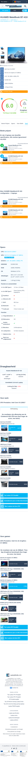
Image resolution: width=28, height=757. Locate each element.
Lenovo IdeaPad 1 (5, 480)
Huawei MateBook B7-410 (6, 21)
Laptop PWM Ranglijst (14, 706)
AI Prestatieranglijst (14, 699)
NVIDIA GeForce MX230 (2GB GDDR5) (10, 602)
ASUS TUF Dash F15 (5, 457)
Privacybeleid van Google (14, 731)
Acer (15, 10)
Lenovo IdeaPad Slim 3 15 (7, 446)
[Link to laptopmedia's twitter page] (14, 748)
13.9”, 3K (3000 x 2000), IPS (14, 260)
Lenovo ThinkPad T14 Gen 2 (7, 468)
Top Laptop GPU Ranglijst (14, 697)
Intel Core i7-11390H (5, 433)
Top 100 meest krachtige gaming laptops (14, 703)
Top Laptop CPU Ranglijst (14, 694)
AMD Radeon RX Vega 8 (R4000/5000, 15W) (12, 591)
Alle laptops (5, 10)
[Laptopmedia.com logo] (14, 6)
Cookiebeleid (14, 727)
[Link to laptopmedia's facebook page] (11, 748)
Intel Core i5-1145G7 (5, 467)
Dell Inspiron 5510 (5, 435)
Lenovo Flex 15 (4, 604)
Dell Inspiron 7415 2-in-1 (6, 593)
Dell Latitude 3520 (5, 559)
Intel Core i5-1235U (5, 478)
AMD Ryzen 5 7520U (5, 444)
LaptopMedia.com (4, 19)
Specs (13, 123)
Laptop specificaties (14, 713)
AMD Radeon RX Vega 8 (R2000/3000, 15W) (12, 613)
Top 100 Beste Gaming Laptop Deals (14, 701)
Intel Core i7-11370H (5, 455)
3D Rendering (14, 408)
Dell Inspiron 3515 (5, 615)
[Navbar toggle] (2, 6)
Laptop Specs (13, 19)
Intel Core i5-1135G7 (10, 251)
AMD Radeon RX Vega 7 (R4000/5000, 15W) (12, 569)
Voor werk (20, 123)
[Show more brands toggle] (25, 10)
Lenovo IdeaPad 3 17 (5, 570)
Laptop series (14, 715)
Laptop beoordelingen (14, 717)
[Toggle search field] (25, 6)
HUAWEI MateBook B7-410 (20, 21)
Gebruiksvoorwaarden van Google (14, 729)
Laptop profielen (14, 720)
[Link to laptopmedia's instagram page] (16, 748)
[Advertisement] (14, 35)
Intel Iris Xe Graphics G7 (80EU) (13, 256)
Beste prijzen (5, 123)
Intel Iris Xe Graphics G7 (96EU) (8, 557)
